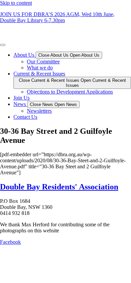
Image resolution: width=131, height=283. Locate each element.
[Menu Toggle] (2, 45)
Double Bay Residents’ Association (37, 32)
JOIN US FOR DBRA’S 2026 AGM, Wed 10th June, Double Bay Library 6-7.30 (57, 17)
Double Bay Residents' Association (59, 186)
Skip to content (16, 3)
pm (61, 20)
